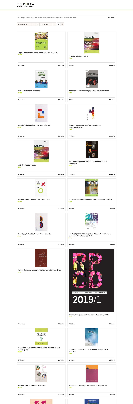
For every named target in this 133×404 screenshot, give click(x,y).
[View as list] (62, 24)
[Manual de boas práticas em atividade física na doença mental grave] (41, 336)
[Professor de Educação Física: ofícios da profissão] (91, 374)
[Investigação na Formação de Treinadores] (41, 188)
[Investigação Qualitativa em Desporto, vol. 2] (41, 222)
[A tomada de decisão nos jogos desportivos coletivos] (91, 79)
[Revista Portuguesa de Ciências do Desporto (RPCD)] (91, 280)
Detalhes (62, 65)
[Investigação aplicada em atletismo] (41, 374)
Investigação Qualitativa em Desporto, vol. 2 (34, 234)
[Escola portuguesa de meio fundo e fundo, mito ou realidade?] (91, 149)
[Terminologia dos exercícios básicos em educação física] (41, 258)
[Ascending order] (37, 24)
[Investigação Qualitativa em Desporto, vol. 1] (41, 113)
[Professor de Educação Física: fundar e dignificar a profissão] (91, 337)
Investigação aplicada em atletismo (31, 385)
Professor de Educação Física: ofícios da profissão (88, 385)
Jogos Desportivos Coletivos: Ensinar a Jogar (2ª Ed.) (38, 53)
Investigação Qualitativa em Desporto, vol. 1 (34, 125)
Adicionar (22, 65)
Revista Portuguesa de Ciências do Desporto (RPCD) (88, 315)
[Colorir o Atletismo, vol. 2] (91, 42)
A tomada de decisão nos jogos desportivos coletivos (89, 91)
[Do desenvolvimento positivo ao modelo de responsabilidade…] (91, 113)
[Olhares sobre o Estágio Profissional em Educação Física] (91, 188)
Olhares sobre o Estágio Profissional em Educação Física (90, 199)
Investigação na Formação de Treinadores (34, 199)
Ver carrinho (112, 17)
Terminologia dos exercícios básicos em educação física (39, 270)
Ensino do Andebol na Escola (29, 91)
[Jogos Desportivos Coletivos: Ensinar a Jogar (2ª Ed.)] (41, 41)
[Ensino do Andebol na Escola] (41, 79)
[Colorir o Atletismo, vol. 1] (41, 151)
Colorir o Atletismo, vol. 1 (27, 165)
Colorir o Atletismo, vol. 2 (78, 56)
